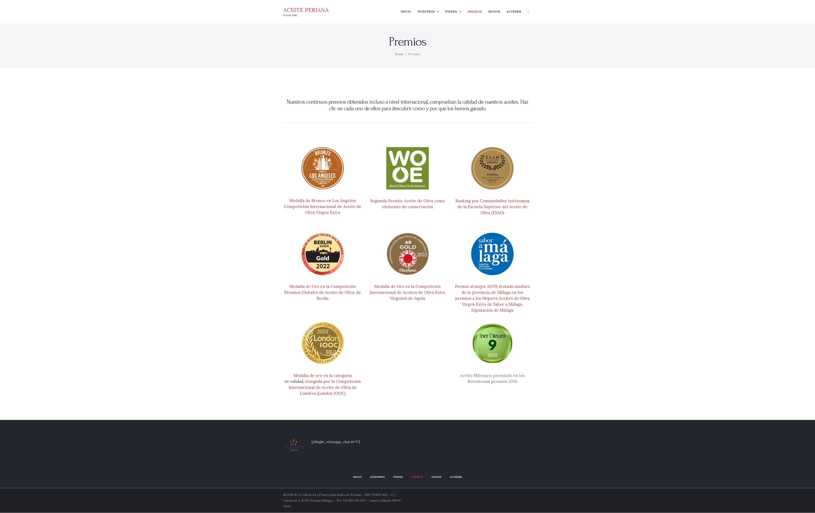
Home (399, 54)
